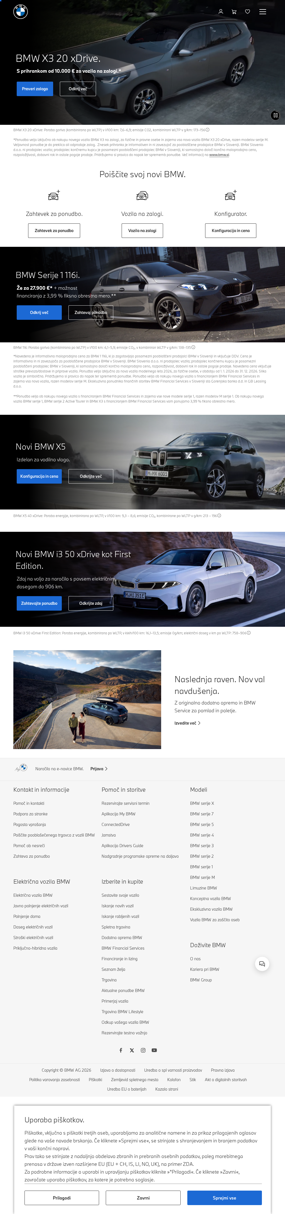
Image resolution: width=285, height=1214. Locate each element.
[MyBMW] (221, 11)
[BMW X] (132, 1051)
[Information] (207, 129)
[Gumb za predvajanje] (276, 115)
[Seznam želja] (248, 11)
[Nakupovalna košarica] (234, 11)
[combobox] (262, 964)
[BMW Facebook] (121, 1051)
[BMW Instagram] (143, 1051)
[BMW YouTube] (154, 1051)
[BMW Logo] (20, 11)
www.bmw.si (219, 154)
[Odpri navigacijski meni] (263, 11)
